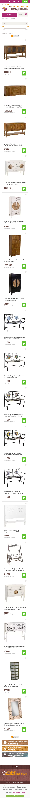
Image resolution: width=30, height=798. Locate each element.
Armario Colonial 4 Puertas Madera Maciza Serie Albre (15, 260)
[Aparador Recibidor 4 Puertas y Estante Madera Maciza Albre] (15, 129)
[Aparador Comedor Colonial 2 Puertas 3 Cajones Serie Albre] (15, 91)
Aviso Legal (8, 782)
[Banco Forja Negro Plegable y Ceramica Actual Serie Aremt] (15, 400)
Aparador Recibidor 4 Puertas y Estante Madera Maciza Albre (14, 144)
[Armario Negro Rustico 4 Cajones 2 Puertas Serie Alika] (15, 284)
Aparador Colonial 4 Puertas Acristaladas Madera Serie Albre (14, 67)
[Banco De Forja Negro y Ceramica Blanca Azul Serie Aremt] (15, 323)
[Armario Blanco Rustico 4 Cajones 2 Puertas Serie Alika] (15, 207)
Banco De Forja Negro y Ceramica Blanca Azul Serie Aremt (14, 338)
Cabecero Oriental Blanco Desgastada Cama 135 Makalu (13, 531)
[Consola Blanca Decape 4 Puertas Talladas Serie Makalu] (15, 632)
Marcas (8, 18)
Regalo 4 (13, 18)
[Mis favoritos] (10, 1)
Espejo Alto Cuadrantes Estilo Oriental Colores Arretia (13, 685)
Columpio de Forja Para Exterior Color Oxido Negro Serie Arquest (14, 569)
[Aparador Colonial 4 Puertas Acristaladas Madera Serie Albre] (15, 52)
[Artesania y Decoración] (15, 9)
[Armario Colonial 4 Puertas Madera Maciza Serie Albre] (15, 245)
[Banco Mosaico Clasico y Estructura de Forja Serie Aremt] (15, 477)
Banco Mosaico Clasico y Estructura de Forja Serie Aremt (14, 492)
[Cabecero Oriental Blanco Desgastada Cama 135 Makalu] (15, 516)
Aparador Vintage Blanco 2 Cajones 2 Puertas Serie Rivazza (15, 183)
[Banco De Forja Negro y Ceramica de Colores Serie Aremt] (15, 361)
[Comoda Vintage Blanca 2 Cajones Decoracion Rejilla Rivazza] (15, 593)
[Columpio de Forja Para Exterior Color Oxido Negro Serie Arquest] (15, 554)
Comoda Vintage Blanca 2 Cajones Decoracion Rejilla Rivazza (15, 608)
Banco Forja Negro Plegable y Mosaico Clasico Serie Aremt (13, 453)
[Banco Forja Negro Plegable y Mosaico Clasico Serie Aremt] (15, 438)
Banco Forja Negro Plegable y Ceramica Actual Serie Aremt (13, 415)
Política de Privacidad (18, 782)
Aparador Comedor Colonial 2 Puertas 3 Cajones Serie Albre (13, 106)
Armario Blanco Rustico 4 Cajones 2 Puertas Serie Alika (15, 222)
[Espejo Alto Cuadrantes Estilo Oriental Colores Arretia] (15, 670)
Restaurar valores (8, 33)
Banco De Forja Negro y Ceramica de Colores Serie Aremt (14, 376)
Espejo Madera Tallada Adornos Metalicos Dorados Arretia (14, 724)
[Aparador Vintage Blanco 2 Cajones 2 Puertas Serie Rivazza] (15, 168)
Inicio (3, 18)
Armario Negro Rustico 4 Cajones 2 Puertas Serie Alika (15, 299)
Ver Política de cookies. (19, 792)
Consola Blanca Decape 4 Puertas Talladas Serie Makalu (14, 647)
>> (18, 35)
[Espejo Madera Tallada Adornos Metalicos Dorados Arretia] (15, 709)
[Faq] (19, 1)
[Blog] (14, 1)
